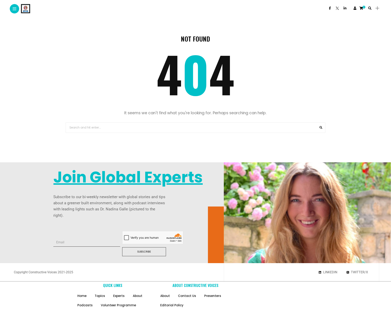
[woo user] (355, 8)
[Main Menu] (14, 9)
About (137, 296)
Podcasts (85, 305)
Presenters (212, 296)
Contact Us (187, 296)
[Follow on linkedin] (345, 8)
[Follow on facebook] (330, 8)
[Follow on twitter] (337, 8)
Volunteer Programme (118, 305)
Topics (100, 296)
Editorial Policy (171, 305)
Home (82, 296)
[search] (369, 8)
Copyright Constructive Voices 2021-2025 (43, 272)
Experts (119, 296)
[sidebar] (377, 8)
